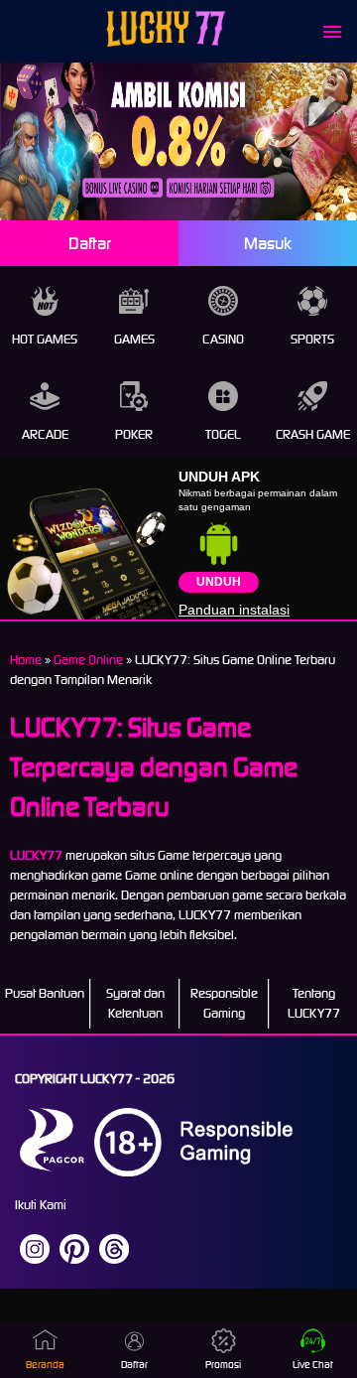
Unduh (218, 582)
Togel (223, 434)
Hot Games (44, 339)
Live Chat (313, 1364)
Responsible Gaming (224, 1003)
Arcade (45, 434)
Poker (134, 434)
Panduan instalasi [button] (234, 610)
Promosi (223, 1364)
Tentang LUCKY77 (314, 1003)
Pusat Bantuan (44, 993)
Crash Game (313, 434)
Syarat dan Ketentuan (135, 1003)
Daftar (89, 243)
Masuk (268, 243)
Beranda (45, 1364)
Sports (312, 339)
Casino (223, 339)
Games (134, 339)
